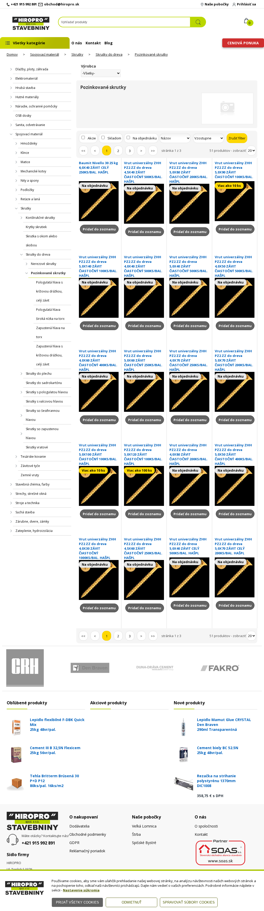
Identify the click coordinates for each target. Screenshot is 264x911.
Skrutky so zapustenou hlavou (42, 433)
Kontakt (93, 42)
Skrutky (77, 54)
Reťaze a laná (30, 199)
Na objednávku (145, 138)
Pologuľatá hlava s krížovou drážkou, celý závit (49, 291)
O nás (76, 42)
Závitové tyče (30, 466)
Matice (25, 162)
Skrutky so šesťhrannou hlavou (43, 415)
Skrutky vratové (37, 447)
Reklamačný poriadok (87, 850)
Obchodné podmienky (87, 834)
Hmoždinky (29, 143)
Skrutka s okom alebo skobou (41, 240)
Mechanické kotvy (33, 171)
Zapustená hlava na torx (50, 332)
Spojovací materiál (44, 54)
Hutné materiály (27, 97)
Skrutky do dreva (109, 54)
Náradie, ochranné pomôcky (36, 106)
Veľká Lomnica (144, 826)
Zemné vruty (30, 475)
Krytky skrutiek (36, 227)
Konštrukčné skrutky (40, 217)
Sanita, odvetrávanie (30, 125)
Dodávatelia (79, 826)
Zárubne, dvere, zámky (32, 521)
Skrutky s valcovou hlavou (44, 401)
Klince (25, 153)
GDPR (74, 842)
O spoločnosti (206, 826)
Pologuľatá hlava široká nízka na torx (50, 314)
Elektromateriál (26, 78)
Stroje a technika (27, 503)
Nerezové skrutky (43, 264)
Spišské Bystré (144, 842)
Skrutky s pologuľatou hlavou (47, 392)
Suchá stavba (25, 512)
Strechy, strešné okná (30, 493)
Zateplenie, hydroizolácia (34, 531)
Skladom (114, 138)
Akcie (92, 138)
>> (153, 150)
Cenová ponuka (243, 42)
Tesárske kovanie (33, 456)
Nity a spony (30, 180)
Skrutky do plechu (39, 373)
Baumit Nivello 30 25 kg (98, 167)
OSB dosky (23, 115)
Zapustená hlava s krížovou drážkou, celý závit (49, 355)
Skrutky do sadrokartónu (44, 383)
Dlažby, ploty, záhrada (31, 69)
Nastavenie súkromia (81, 890)
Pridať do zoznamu (99, 229)
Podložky (27, 190)
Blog (108, 42)
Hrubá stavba (25, 88)
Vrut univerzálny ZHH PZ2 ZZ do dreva (143, 172)
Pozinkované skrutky (151, 54)
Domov (12, 54)
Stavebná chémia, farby (32, 484)
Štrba (136, 834)
